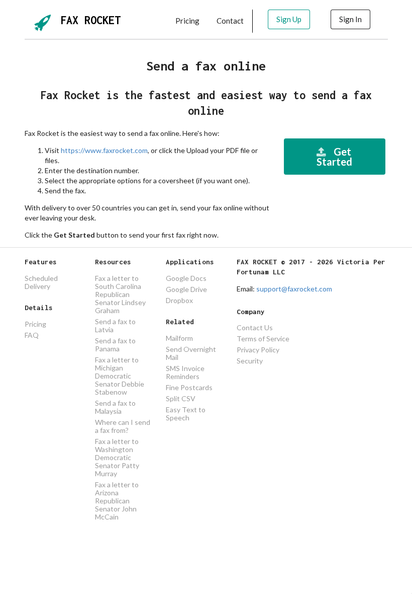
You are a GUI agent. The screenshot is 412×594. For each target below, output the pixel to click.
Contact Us (255, 328)
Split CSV (180, 398)
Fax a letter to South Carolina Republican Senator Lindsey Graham (120, 294)
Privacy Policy (258, 349)
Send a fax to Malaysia (115, 407)
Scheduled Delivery (41, 282)
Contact (230, 20)
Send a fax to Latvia (115, 325)
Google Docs (186, 278)
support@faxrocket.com (294, 288)
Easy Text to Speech (185, 413)
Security (250, 360)
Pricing (187, 20)
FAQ (32, 335)
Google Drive (186, 289)
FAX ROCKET (90, 20)
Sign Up (288, 19)
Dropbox (179, 300)
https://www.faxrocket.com (104, 150)
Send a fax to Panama (115, 344)
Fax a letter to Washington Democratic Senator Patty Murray (117, 457)
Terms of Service (263, 338)
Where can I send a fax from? (122, 426)
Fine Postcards (189, 387)
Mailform (179, 338)
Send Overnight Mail (191, 353)
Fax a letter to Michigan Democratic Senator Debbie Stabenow (119, 375)
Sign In (350, 19)
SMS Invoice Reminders (185, 372)
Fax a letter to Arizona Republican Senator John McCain (117, 500)
